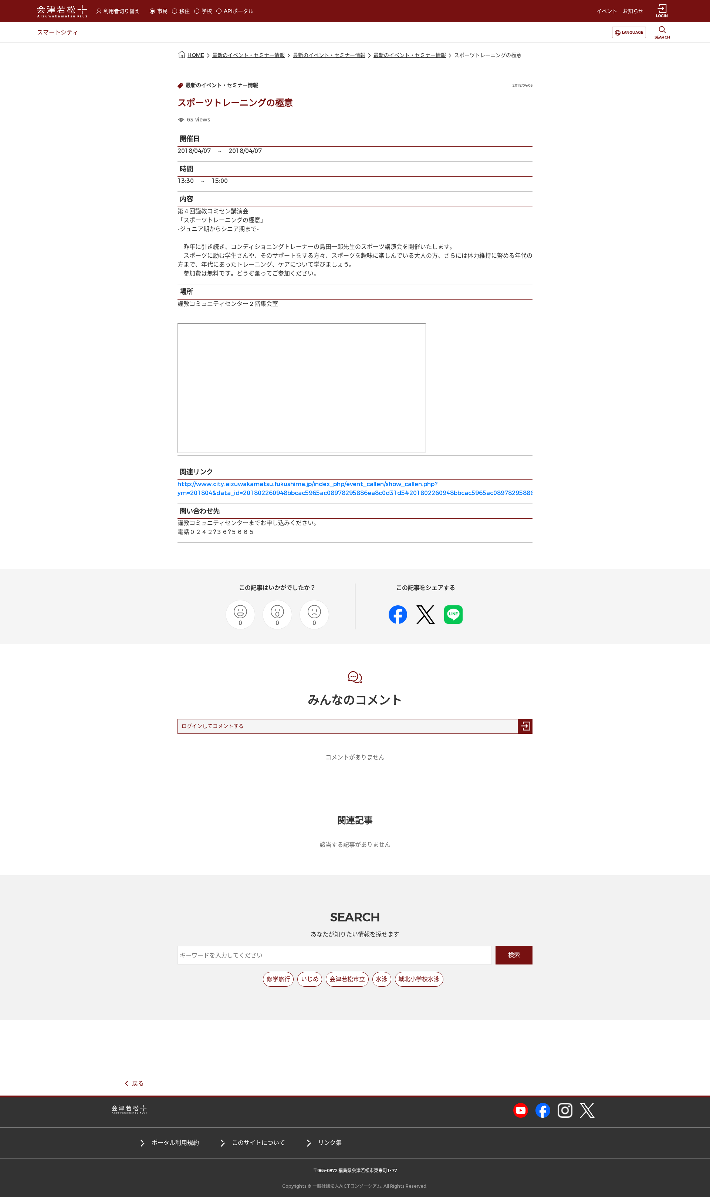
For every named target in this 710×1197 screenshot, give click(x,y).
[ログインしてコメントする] (525, 726)
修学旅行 (278, 979)
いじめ (310, 979)
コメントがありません (355, 757)
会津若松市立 (347, 979)
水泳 (382, 979)
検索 (514, 955)
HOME (195, 55)
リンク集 (330, 1143)
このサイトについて (258, 1143)
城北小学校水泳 (419, 979)
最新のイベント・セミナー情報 (248, 55)
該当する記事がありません (355, 845)
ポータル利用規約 (175, 1143)
